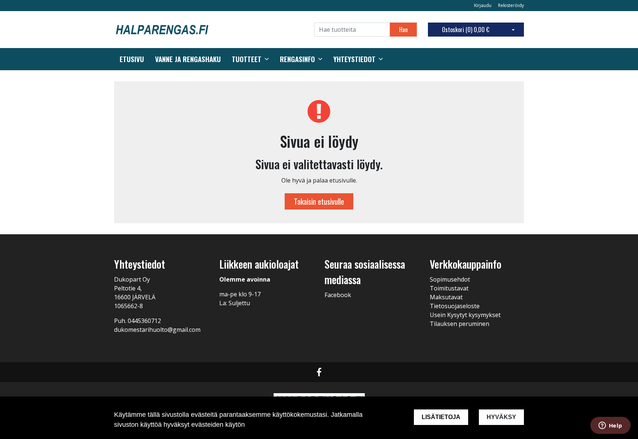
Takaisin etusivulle (319, 201)
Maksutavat (446, 297)
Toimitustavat (449, 288)
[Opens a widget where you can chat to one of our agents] (610, 426)
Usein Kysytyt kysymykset (465, 315)
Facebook (338, 295)
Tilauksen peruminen (459, 324)
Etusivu (132, 59)
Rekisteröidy (511, 5)
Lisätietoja (441, 417)
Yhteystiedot (354, 59)
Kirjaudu (483, 5)
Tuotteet (246, 59)
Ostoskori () (465, 29)
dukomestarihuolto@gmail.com (157, 330)
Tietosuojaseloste (455, 306)
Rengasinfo (297, 59)
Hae (403, 29)
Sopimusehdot (450, 279)
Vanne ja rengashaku (188, 59)
